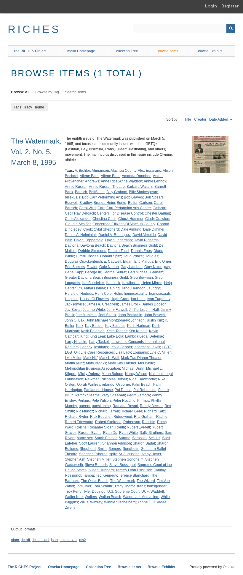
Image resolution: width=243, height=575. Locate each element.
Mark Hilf (90, 358)
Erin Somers (75, 267)
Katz (79, 326)
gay (167, 267)
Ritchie (161, 417)
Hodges (86, 294)
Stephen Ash (75, 459)
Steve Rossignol (122, 465)
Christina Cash (104, 219)
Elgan (127, 261)
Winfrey (96, 502)
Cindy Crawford (157, 219)
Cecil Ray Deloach (80, 213)
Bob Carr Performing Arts (102, 197)
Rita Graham (144, 417)
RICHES (34, 29)
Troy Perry (73, 491)
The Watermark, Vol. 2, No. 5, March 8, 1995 (36, 151)
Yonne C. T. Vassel (152, 502)
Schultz (154, 438)
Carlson (145, 203)
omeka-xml (68, 540)
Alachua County (123, 170)
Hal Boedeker (93, 283)
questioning (101, 406)
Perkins (84, 400)
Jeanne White (94, 310)
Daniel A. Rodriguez (114, 235)
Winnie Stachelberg (120, 502)
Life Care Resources (97, 352)
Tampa (88, 475)
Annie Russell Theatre (107, 187)
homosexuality (135, 294)
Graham (156, 272)
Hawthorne (131, 283)
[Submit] (230, 28)
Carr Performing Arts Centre (128, 208)
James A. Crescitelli (102, 304)
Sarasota (139, 438)
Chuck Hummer (130, 219)
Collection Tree (125, 51)
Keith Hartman (138, 326)
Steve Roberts (96, 465)
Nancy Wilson (136, 374)
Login (211, 6)
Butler (133, 203)
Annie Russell (76, 187)
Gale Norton (109, 267)
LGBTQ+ (72, 352)
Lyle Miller (73, 358)
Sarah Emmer (106, 438)
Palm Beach (141, 384)
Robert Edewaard (79, 422)
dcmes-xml (40, 540)
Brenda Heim (104, 203)
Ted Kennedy (106, 475)
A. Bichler (82, 170)
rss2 (82, 540)
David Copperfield (88, 240)
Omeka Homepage (80, 51)
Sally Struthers (151, 433)
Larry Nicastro (76, 342)
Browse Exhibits (209, 51)
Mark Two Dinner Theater (141, 358)
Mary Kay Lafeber (122, 363)
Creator (200, 119)
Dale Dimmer (153, 229)
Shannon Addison (116, 443)
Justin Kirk (154, 320)
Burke (121, 203)
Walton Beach (110, 497)
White (165, 497)
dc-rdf (25, 540)
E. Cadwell (112, 261)
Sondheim (131, 449)
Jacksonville (75, 304)
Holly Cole (103, 294)
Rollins (81, 427)
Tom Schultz (103, 486)
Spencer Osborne (93, 454)
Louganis (140, 352)
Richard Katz (154, 411)
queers (84, 406)
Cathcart (159, 208)
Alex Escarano (149, 170)
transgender (157, 486)
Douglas (151, 256)
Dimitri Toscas (87, 256)
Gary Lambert (132, 267)
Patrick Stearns (87, 395)
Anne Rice (109, 181)
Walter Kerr (74, 497)
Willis (84, 502)
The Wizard (146, 481)
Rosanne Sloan (100, 427)
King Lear (97, 336)
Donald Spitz (110, 256)
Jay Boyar (73, 310)
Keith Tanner (116, 331)
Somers (114, 449)
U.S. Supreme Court (123, 491)
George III (93, 272)
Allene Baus (89, 176)
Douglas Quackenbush (83, 261)
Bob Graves (133, 197)
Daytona (72, 245)
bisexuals (72, 197)
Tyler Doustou (94, 491)
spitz (113, 454)
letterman (141, 347)
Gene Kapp (74, 272)
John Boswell (155, 315)
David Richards (146, 240)
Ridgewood (122, 417)
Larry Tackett (99, 342)
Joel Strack (107, 315)
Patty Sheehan (113, 395)
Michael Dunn (133, 368)
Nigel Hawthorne (142, 379)
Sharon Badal (144, 443)
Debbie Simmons (92, 251)
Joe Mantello (86, 315)
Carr (101, 208)
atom (15, 540)
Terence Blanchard (134, 475)
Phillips (143, 400)
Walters (91, 497)
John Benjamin (130, 315)
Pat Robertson (144, 390)
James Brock (130, 304)
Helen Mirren (151, 283)
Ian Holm (138, 299)
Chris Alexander (78, 219)
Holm (117, 294)
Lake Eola (115, 336)
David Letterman (118, 240)
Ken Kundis (138, 331)
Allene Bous (110, 176)
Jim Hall (152, 310)
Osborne (123, 384)
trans (141, 486)
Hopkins (71, 299)
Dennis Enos (141, 251)
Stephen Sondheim (127, 459)
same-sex (85, 438)
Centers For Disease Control (120, 213)
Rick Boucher (101, 417)
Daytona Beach (92, 245)
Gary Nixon (153, 267)
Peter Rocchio (124, 400)
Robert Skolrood (108, 422)
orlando (108, 384)
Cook (87, 229)
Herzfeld (72, 294)
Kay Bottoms (115, 326)
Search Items (75, 92)
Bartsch (81, 192)
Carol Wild (87, 208)
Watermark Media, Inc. (141, 497)
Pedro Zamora (138, 395)
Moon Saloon (112, 374)
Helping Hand (118, 288)
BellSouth (97, 192)
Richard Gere (131, 411)
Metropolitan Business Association (92, 368)
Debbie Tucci (118, 251)
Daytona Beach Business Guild (132, 245)
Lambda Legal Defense (144, 336)
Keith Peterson (93, 331)
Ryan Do (110, 433)
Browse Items (167, 51)
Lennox (86, 347)
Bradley (85, 203)
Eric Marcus (143, 261)
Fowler (92, 267)
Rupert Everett (138, 427)
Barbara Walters (140, 187)
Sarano (124, 438)
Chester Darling (157, 213)
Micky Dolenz (89, 374)
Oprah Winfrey (88, 384)
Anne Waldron (130, 181)
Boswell (71, 203)
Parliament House (98, 390)
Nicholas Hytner (114, 379)
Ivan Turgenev (158, 299)
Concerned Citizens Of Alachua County (123, 224)
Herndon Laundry (145, 288)
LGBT (166, 347)
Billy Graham (116, 192)
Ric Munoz (84, 411)
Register (230, 6)
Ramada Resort (125, 406)
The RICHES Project (29, 51)
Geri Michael (138, 272)
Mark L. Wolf (109, 358)
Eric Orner (163, 261)
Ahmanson (100, 170)
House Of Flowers (94, 299)
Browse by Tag (47, 92)
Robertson (131, 422)
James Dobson (154, 304)
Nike (161, 379)
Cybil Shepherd (106, 229)
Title (187, 119)
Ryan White (128, 433)
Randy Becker (151, 406)
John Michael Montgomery (107, 320)
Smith (102, 449)
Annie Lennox (155, 181)
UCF (145, 491)
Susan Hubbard (101, 470)
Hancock (113, 283)
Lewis (155, 347)
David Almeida (144, 235)
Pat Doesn (123, 390)
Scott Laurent (89, 443)
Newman (92, 379)
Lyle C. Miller (160, 352)
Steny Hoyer (151, 454)
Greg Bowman (141, 277)
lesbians (101, 347)
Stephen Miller (99, 459)
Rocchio (148, 422)
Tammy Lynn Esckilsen (134, 470)
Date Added (219, 119)
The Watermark (122, 481)
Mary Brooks (96, 363)
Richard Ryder (76, 417)
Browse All (20, 92)
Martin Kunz (74, 363)
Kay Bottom (94, 326)
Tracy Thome (124, 486)
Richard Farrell (107, 411)
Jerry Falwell (117, 310)
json (54, 540)
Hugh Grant (120, 299)
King (84, 336)
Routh (120, 427)
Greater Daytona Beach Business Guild (96, 277)
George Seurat (114, 272)
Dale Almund (131, 229)
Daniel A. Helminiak (81, 235)
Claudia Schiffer (78, 224)
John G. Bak (74, 320)
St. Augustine (129, 454)
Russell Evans (89, 433)
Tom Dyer (83, 486)
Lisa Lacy (123, 352)
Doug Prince (133, 256)
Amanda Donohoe (136, 176)
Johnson (138, 320)
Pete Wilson (101, 400)
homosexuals (160, 294)
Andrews (92, 181)
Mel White (146, 363)
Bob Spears (154, 197)
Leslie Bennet (121, 347)
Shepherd (88, 449)
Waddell (157, 491)
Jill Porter (136, 310)
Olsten (70, 384)
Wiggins (71, 502)
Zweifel (70, 507)
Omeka (228, 567)
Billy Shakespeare (143, 192)
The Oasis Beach (94, 481)
